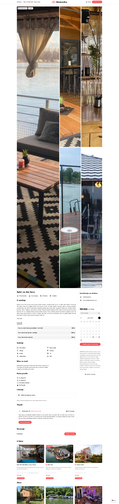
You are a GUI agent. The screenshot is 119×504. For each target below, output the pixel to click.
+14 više (99, 286)
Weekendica (31, 411)
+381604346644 (87, 297)
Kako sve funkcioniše (28, 2)
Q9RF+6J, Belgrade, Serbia (28, 395)
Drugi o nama (37, 2)
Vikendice (19, 2)
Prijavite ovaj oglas (90, 374)
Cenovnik (19, 323)
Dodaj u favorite (23, 8)
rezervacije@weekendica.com (90, 300)
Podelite (30, 8)
